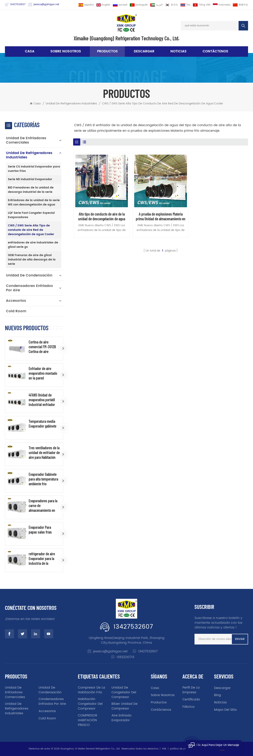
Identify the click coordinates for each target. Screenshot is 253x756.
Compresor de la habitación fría (91, 690)
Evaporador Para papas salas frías (40, 529)
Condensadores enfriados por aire (29, 288)
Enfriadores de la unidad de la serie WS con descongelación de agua (34, 202)
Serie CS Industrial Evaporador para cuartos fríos (34, 168)
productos (159, 702)
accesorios (16, 301)
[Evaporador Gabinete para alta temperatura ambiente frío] (17, 481)
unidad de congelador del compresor (123, 692)
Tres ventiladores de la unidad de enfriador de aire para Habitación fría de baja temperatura (44, 452)
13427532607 (17, 4)
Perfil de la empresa (191, 690)
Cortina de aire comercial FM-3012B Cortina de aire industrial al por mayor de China (44, 347)
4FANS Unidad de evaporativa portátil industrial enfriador (42, 400)
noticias (178, 51)
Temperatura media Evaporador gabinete (42, 423)
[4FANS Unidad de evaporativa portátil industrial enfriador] (17, 402)
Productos (107, 51)
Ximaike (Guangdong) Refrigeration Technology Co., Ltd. (126, 38)
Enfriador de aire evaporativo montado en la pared (43, 373)
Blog (217, 695)
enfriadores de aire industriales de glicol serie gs (33, 244)
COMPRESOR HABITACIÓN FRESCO (87, 720)
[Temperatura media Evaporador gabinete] (17, 428)
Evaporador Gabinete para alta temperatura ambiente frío (43, 479)
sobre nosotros (65, 51)
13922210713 (125, 657)
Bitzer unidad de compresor (124, 706)
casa (155, 688)
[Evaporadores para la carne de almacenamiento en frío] (17, 507)
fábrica (188, 706)
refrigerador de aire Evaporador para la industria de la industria (42, 558)
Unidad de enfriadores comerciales (26, 140)
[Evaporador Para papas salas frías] (17, 534)
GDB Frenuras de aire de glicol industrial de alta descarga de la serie (32, 259)
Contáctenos (215, 51)
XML (164, 749)
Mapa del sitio (225, 709)
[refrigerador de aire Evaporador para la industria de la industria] (17, 560)
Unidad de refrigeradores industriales (71, 104)
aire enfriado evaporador (121, 718)
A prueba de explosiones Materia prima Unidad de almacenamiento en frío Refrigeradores (160, 216)
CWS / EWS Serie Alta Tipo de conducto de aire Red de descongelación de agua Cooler (162, 104)
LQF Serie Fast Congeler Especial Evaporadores (31, 215)
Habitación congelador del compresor (90, 704)
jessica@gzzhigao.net (46, 4)
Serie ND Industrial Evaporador (30, 179)
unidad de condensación (29, 275)
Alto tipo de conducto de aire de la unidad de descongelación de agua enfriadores (101, 216)
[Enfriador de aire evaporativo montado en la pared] (17, 375)
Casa (29, 51)
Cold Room (16, 311)
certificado (191, 699)
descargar (144, 51)
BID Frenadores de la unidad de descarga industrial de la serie (31, 189)
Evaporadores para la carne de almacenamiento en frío (43, 505)
